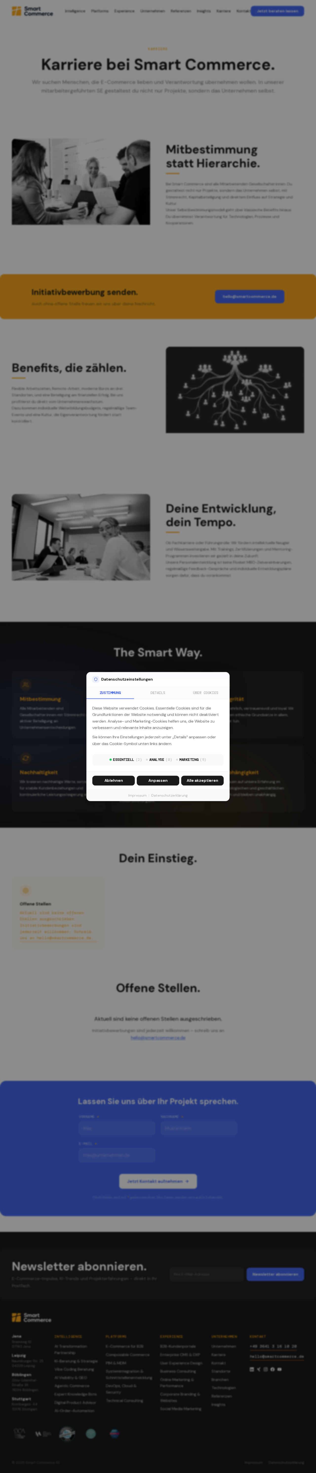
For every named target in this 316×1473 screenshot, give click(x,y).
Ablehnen (113, 780)
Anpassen (158, 780)
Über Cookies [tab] (205, 692)
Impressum (137, 795)
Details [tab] (158, 692)
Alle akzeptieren (202, 780)
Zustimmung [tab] (110, 692)
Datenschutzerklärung (169, 795)
